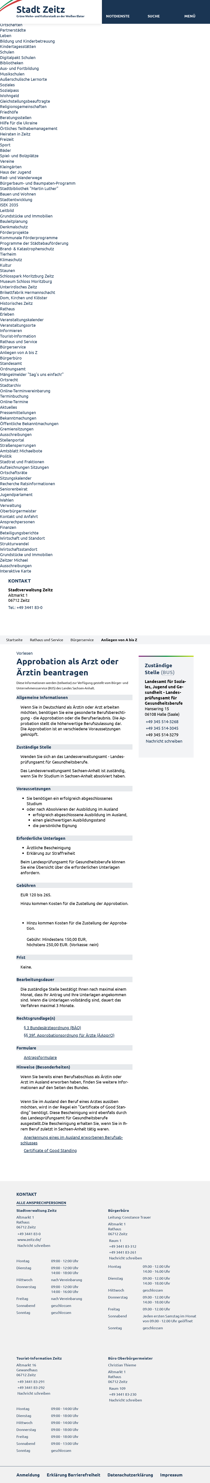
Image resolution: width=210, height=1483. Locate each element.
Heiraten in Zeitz (15, 133)
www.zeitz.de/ (29, 1239)
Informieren (11, 330)
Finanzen (8, 527)
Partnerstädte (13, 29)
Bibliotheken (11, 62)
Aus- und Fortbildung (19, 68)
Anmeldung (28, 1474)
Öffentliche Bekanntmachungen (29, 423)
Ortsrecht (9, 379)
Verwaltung (10, 505)
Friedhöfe (9, 111)
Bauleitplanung (14, 221)
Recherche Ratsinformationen (27, 483)
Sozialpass (9, 90)
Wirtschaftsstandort (18, 549)
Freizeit (7, 139)
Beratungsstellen (15, 117)
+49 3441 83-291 (30, 1381)
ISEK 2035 (9, 204)
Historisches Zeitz (16, 303)
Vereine (7, 161)
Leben (5, 35)
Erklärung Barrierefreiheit (73, 1474)
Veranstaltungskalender (22, 319)
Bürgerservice (13, 346)
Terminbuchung (14, 395)
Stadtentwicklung (16, 199)
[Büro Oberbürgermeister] (151, 1379)
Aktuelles (8, 407)
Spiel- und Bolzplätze (19, 155)
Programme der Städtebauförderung (34, 243)
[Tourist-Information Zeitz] (59, 1376)
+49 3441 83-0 (28, 1233)
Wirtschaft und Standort (22, 538)
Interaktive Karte (15, 570)
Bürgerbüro (11, 357)
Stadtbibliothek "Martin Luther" (29, 188)
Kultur (5, 264)
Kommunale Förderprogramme (29, 237)
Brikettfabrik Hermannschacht (27, 292)
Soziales (7, 84)
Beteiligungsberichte (19, 532)
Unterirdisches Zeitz (18, 286)
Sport (5, 144)
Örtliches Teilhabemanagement (28, 128)
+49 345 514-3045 (162, 728)
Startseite (14, 639)
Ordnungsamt (13, 368)
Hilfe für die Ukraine (18, 122)
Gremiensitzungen (16, 428)
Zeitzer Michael (14, 559)
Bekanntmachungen (18, 417)
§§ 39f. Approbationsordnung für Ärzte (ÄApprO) (69, 1035)
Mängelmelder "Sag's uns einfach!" (32, 374)
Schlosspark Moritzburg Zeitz (27, 275)
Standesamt (11, 363)
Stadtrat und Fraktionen (22, 461)
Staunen (7, 270)
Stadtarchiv (10, 385)
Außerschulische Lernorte (23, 79)
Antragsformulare (40, 1057)
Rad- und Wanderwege (21, 177)
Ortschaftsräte (13, 472)
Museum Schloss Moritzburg (26, 281)
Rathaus (7, 308)
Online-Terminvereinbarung (25, 390)
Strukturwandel (14, 543)
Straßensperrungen (18, 445)
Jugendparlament (16, 494)
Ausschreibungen (16, 434)
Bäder (5, 150)
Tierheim (8, 253)
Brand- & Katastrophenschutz (27, 248)
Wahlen (7, 499)
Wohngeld (9, 95)
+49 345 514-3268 (162, 721)
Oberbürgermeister (18, 510)
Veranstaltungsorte (18, 325)
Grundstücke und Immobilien (26, 215)
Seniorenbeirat (13, 488)
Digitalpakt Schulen (17, 57)
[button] (190, 16)
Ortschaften (11, 24)
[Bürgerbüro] (151, 1234)
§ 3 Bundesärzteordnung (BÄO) (52, 1027)
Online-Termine (14, 401)
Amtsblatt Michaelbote (21, 450)
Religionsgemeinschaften (23, 106)
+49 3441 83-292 (30, 1387)
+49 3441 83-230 (122, 1394)
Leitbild (7, 210)
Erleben (7, 313)
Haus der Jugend (15, 171)
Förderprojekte (14, 232)
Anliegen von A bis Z (18, 352)
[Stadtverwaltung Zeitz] (105, 598)
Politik (6, 456)
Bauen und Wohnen (18, 193)
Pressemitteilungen (18, 412)
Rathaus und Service (18, 341)
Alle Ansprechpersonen (41, 1202)
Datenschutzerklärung (130, 1474)
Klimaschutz (11, 259)
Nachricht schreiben (164, 740)
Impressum (171, 1474)
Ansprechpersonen (17, 521)
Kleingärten (11, 166)
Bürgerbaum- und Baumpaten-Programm (37, 183)
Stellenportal (12, 439)
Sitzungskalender (16, 477)
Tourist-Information (18, 335)
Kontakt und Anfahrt (19, 516)
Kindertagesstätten (18, 46)
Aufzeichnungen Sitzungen (24, 467)
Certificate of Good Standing (50, 1150)
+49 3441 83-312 (122, 1246)
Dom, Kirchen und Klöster (23, 297)
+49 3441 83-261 (122, 1252)
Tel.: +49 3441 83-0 (25, 607)
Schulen (7, 51)
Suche (154, 16)
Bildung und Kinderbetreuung (27, 40)
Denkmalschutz (14, 226)
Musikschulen (12, 73)
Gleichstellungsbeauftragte (25, 101)
